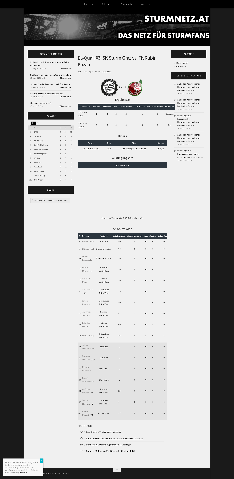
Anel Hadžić (87, 289)
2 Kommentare (65, 68)
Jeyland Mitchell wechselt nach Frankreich (50, 84)
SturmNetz (126, 4)
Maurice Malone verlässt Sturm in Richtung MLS (110, 451)
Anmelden (181, 66)
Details (23, 472)
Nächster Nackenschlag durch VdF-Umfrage (108, 444)
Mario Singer (87, 71)
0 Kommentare (65, 78)
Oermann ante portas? (40, 103)
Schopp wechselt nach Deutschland (46, 93)
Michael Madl (88, 249)
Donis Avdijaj (88, 335)
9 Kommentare (65, 97)
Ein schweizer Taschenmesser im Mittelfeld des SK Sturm (114, 438)
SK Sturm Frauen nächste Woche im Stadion (50, 74)
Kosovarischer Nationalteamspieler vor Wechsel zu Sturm (188, 87)
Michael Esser (88, 241)
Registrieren (182, 63)
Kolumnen (107, 4)
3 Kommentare (65, 87)
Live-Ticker (89, 4)
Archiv (144, 4)
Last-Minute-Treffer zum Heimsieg (103, 432)
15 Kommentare (65, 106)
